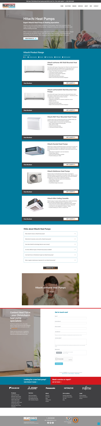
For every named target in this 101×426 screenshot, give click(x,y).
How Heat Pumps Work (67, 396)
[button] (67, 6)
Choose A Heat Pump (67, 395)
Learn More (69, 422)
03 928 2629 (14, 328)
